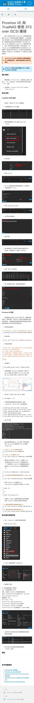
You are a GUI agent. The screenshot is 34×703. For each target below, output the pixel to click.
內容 (25, 9)
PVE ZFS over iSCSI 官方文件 (13, 672)
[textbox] (18, 367)
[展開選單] (29, 3)
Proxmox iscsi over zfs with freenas (15, 681)
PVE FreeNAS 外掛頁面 (11, 670)
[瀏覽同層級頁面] (12, 14)
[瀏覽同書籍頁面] (5, 14)
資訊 (8, 9)
